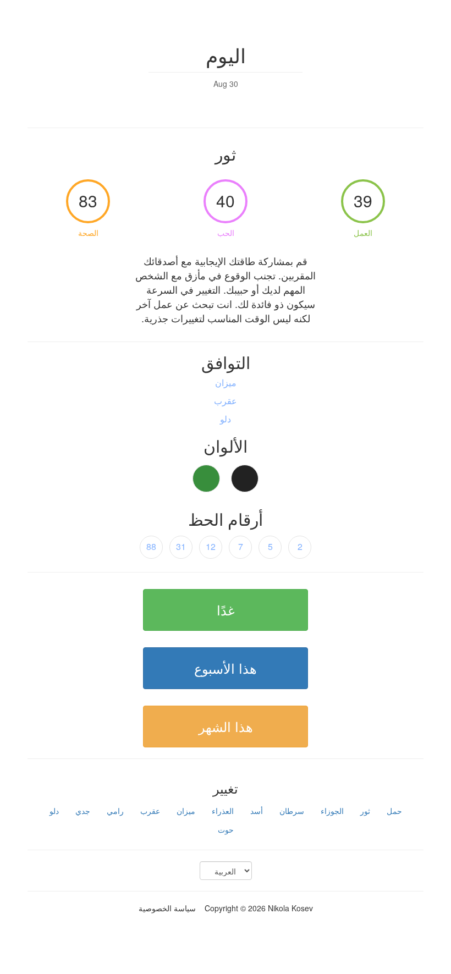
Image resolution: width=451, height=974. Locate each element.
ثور (365, 810)
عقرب (150, 810)
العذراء (223, 810)
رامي (115, 810)
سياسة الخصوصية (167, 908)
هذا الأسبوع (225, 668)
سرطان (291, 810)
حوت (226, 829)
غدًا (226, 609)
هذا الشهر (226, 726)
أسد (256, 810)
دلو (54, 810)
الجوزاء (332, 810)
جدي (82, 810)
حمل (394, 810)
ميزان (186, 810)
